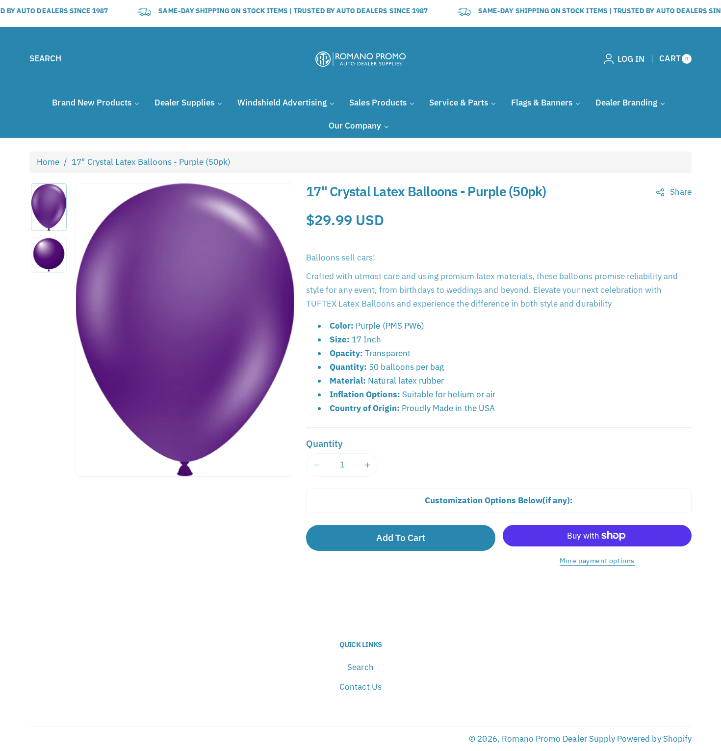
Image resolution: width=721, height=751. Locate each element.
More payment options (597, 560)
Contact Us (360, 686)
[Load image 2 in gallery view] (49, 255)
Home (48, 161)
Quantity (324, 443)
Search (360, 667)
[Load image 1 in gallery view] (49, 207)
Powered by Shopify (654, 738)
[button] (45, 59)
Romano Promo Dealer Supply (558, 738)
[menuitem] (96, 102)
